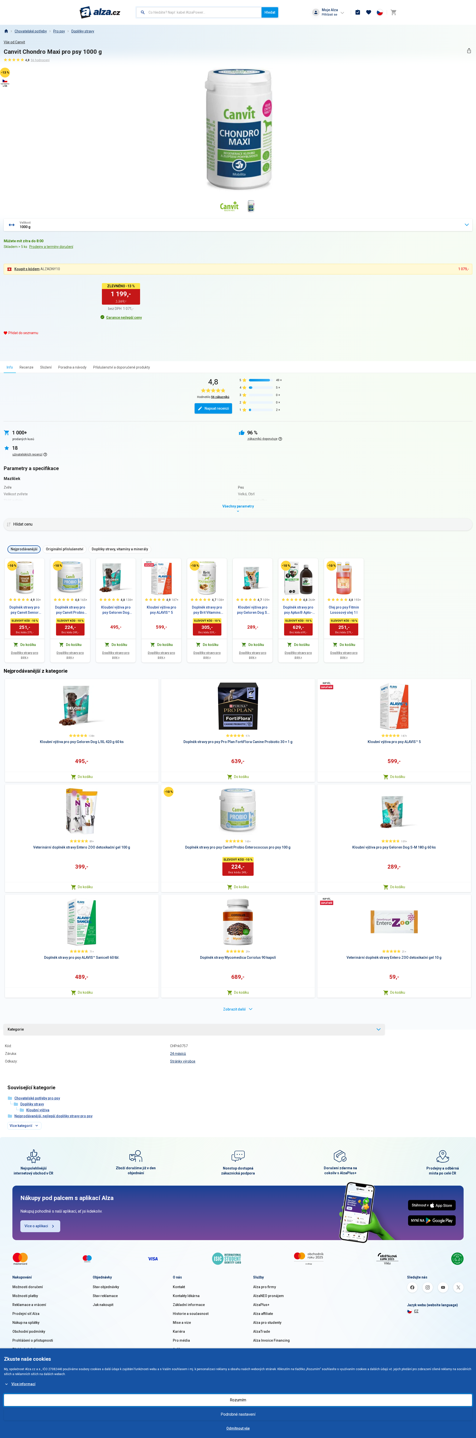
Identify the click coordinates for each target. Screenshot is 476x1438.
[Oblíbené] (369, 12)
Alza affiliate (263, 1314)
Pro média (181, 1340)
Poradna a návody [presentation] (72, 367)
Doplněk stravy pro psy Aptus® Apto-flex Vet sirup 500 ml (298, 610)
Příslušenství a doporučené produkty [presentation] (121, 367)
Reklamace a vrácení (29, 1305)
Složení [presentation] (46, 367)
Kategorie (16, 1029)
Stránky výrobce (182, 1061)
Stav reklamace (105, 1296)
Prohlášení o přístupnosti (32, 1340)
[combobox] (199, 12)
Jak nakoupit (103, 1305)
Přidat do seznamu (23, 333)
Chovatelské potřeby (31, 31)
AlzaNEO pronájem (268, 1296)
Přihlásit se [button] (329, 14)
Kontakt (179, 1287)
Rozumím (238, 1400)
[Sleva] (12, 566)
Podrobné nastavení (238, 1414)
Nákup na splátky (25, 1323)
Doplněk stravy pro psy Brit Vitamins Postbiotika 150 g (207, 610)
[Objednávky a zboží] (358, 12)
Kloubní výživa (37, 1110)
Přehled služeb (24, 1349)
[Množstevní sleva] (149, 564)
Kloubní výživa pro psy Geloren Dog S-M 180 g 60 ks (252, 610)
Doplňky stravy (82, 31)
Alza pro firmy (264, 1287)
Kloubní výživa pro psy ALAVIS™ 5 (161, 609)
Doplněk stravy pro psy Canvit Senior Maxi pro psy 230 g (24, 610)
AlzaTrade (261, 1331)
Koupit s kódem (27, 269)
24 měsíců (178, 1054)
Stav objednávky (106, 1287)
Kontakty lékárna (186, 1296)
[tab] (10, 367)
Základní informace (189, 1305)
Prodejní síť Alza (25, 1314)
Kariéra (179, 1331)
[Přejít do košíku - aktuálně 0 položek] (393, 12)
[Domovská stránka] (6, 31)
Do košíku (85, 777)
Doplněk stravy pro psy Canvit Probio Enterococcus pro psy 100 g (70, 610)
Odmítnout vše (238, 1428)
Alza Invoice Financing (271, 1340)
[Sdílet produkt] (469, 50)
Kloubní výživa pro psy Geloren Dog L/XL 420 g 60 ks (116, 610)
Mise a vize (182, 1323)
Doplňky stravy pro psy (24, 655)
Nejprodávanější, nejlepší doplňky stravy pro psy (53, 1116)
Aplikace (180, 1349)
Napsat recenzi (217, 408)
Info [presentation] (10, 367)
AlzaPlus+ (261, 1305)
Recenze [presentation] (26, 367)
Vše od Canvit (14, 42)
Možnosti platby (25, 1296)
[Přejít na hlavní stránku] (100, 12)
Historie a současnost (190, 1314)
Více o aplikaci (36, 1226)
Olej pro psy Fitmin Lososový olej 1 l (344, 609)
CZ (416, 1311)
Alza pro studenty (267, 1323)
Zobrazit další (234, 1009)
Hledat (270, 12)
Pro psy (59, 31)
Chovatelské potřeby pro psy (37, 1098)
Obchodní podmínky (28, 1331)
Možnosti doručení (27, 1287)
